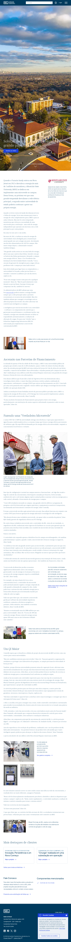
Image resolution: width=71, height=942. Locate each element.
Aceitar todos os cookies (49, 936)
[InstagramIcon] (15, 931)
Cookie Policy (18, 938)
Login (60, 2)
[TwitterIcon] (11, 931)
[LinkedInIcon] (4, 931)
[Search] (51, 3)
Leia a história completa (35, 164)
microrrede (10, 292)
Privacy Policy (8, 938)
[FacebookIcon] (8, 931)
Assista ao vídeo (11, 150)
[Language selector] (56, 3)
